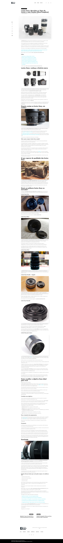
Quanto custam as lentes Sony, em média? (29, 57)
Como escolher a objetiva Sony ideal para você (29, 61)
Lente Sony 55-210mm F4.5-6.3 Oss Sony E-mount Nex (30, 134)
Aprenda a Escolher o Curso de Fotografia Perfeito (30, 496)
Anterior (31, 514)
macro (31, 356)
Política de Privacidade (18, 541)
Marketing (37, 531)
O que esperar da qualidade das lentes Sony (29, 58)
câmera (39, 151)
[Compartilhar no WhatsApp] (12, 27)
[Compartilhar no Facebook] (12, 29)
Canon (42, 384)
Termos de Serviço (24, 541)
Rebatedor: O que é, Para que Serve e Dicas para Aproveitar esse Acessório (26, 517)
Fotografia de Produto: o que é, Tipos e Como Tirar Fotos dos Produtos (33, 502)
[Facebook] (46, 3)
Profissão (24, 531)
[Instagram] (51, 3)
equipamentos (25, 417)
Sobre (38, 2)
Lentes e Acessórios (24, 8)
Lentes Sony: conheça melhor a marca (28, 56)
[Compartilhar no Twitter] (12, 31)
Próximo (39, 514)
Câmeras (28, 531)
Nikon (40, 384)
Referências (32, 531)
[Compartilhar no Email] (12, 35)
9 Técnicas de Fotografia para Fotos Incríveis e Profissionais (31, 497)
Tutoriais (41, 531)
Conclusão (23, 64)
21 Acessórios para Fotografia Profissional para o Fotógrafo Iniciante (33, 500)
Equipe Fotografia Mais (24, 13)
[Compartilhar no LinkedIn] (12, 33)
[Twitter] (48, 3)
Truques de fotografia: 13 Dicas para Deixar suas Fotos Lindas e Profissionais (44, 517)
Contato (41, 2)
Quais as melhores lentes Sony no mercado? (29, 60)
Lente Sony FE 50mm (26, 133)
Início (35, 2)
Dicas (20, 531)
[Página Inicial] (13, 3)
